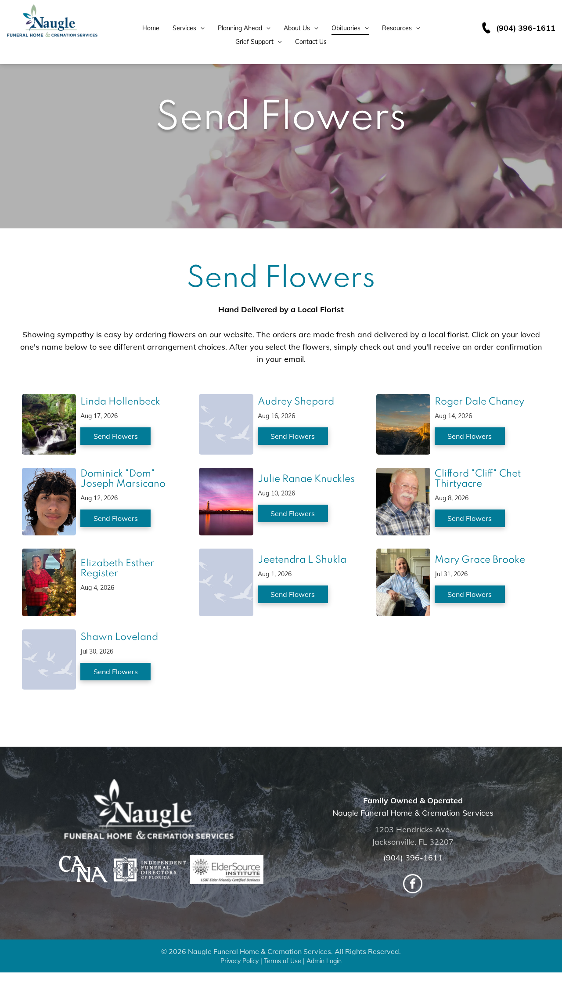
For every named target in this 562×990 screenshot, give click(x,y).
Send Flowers (116, 436)
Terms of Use (282, 961)
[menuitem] (151, 28)
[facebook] (412, 885)
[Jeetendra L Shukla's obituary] (226, 554)
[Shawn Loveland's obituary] (49, 635)
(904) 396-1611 (413, 858)
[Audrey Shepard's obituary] (226, 400)
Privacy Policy (239, 961)
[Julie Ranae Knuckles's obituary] (226, 474)
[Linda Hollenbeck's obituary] (49, 400)
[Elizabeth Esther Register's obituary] (49, 554)
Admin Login (324, 961)
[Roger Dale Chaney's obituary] (403, 400)
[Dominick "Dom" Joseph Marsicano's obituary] (49, 474)
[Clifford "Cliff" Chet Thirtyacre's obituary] (403, 474)
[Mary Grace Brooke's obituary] (403, 554)
